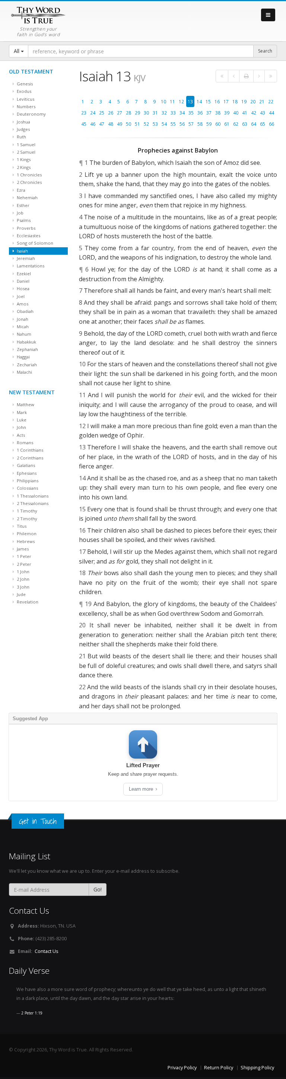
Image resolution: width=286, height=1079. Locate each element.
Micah (22, 326)
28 (128, 113)
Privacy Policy (182, 1067)
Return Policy (218, 1067)
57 (191, 124)
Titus (21, 526)
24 (92, 113)
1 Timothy (26, 511)
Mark (21, 412)
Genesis (24, 84)
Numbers (25, 106)
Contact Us (46, 951)
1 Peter (23, 556)
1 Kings (23, 159)
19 (244, 101)
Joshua (23, 122)
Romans (24, 442)
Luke (21, 420)
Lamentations (30, 266)
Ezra (20, 190)
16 (217, 101)
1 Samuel (25, 144)
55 (173, 124)
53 (155, 124)
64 (253, 124)
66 (271, 124)
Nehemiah (27, 197)
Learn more (142, 789)
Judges (23, 129)
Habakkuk (26, 342)
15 (208, 101)
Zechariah (26, 364)
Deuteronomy (31, 114)
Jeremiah (25, 258)
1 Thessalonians (32, 496)
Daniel (22, 281)
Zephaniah (27, 349)
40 (235, 113)
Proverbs (25, 228)
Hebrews (25, 541)
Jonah (22, 319)
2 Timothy (26, 518)
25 (101, 113)
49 (119, 124)
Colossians (27, 488)
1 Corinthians (29, 450)
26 (110, 113)
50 (128, 124)
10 (163, 101)
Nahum (23, 334)
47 (101, 124)
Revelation (27, 602)
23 (83, 113)
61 (226, 124)
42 (253, 113)
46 (92, 124)
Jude (21, 594)
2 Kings (23, 167)
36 (200, 113)
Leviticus (25, 99)
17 (226, 101)
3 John (22, 587)
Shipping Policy (257, 1067)
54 (164, 124)
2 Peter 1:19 (31, 1013)
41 (244, 113)
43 (262, 113)
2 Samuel (25, 152)
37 (209, 113)
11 (172, 101)
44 (271, 113)
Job (19, 213)
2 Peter (23, 564)
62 (235, 124)
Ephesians (26, 473)
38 (217, 113)
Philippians (27, 480)
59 (209, 124)
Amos (22, 304)
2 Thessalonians (32, 503)
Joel (20, 296)
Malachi (24, 372)
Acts (20, 435)
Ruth (21, 136)
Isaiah (22, 251)
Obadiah (25, 311)
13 (190, 101)
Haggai (23, 357)
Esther (22, 205)
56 (182, 124)
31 (155, 113)
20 (252, 101)
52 (146, 124)
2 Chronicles (29, 182)
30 (146, 113)
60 (217, 124)
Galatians (25, 465)
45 (83, 124)
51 (137, 124)
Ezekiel (23, 273)
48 (110, 124)
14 (199, 101)
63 (244, 124)
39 (226, 113)
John (21, 427)
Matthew (25, 404)
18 (235, 101)
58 (200, 124)
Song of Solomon (34, 243)
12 (181, 101)
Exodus (23, 91)
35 (191, 113)
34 (182, 113)
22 (270, 101)
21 (261, 101)
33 (173, 113)
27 (119, 113)
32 (164, 113)
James (22, 549)
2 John (22, 579)
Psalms (23, 220)
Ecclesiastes (28, 235)
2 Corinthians (29, 458)
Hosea (22, 288)
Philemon (26, 533)
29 (137, 113)
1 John (22, 571)
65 (262, 124)
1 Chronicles (29, 175)
